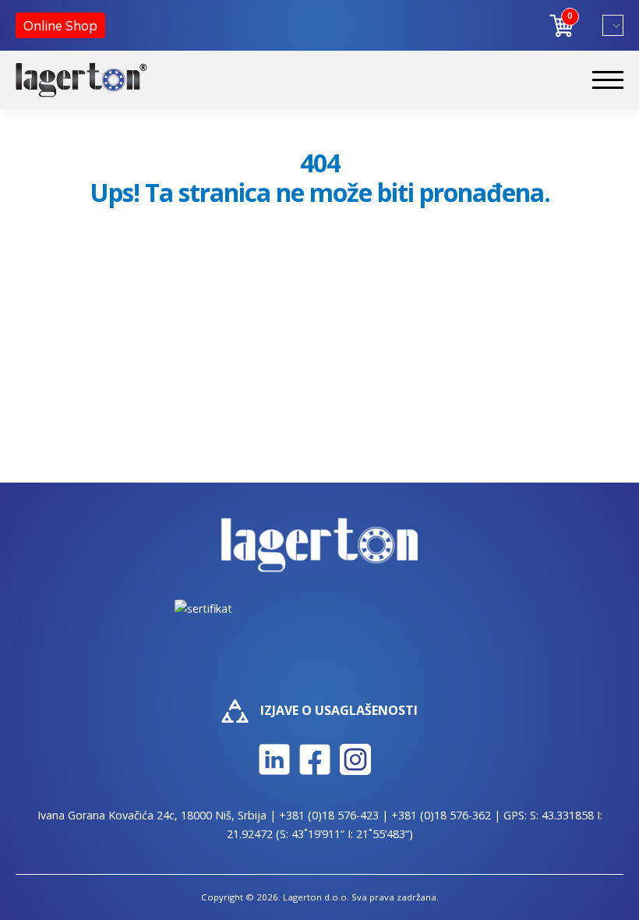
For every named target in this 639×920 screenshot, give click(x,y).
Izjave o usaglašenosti (339, 710)
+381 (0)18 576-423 (329, 815)
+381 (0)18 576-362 (441, 815)
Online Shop (60, 25)
